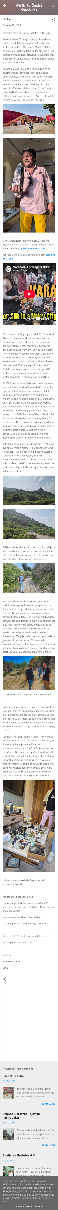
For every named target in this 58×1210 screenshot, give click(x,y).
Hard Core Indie (13, 1076)
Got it (39, 1206)
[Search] (53, 6)
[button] (53, 20)
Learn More (24, 1206)
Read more (48, 1103)
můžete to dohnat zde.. (33, 248)
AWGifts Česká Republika (29, 7)
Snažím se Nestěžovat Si (19, 1155)
